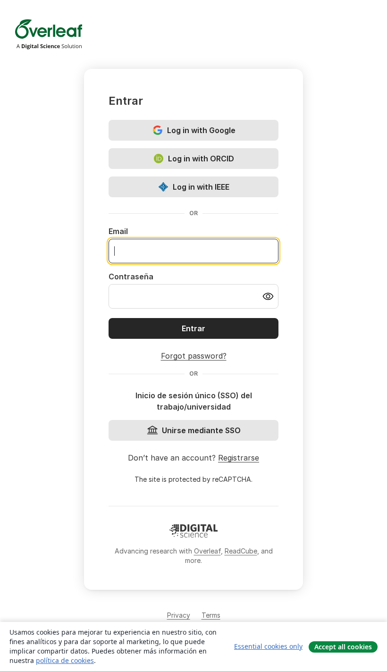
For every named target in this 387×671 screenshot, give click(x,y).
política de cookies (65, 660)
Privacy (178, 615)
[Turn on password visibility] (268, 296)
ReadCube (241, 551)
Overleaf (207, 551)
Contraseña (131, 276)
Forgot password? (194, 356)
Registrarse (238, 457)
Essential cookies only (268, 646)
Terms (211, 615)
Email (118, 231)
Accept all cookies (343, 646)
